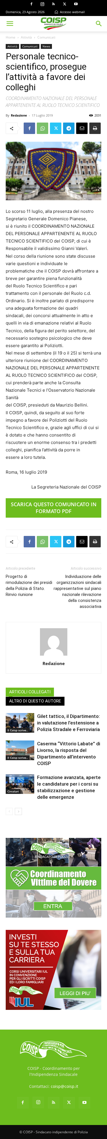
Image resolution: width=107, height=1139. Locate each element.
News (46, 46)
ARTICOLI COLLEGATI (30, 691)
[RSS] (53, 4)
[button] (10, 23)
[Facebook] (31, 4)
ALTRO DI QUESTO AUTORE (35, 701)
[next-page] (18, 811)
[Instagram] (42, 4)
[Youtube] (76, 4)
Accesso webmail (72, 12)
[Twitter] (64, 4)
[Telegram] (68, 128)
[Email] (82, 128)
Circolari (13, 791)
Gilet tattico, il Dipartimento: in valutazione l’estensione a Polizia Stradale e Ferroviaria (68, 722)
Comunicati (46, 37)
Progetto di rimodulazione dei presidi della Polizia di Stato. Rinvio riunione (29, 585)
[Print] (95, 128)
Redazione (19, 115)
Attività (26, 37)
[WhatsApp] (42, 128)
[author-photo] (53, 655)
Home (10, 37)
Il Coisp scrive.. (17, 730)
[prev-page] (9, 811)
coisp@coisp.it (64, 1086)
